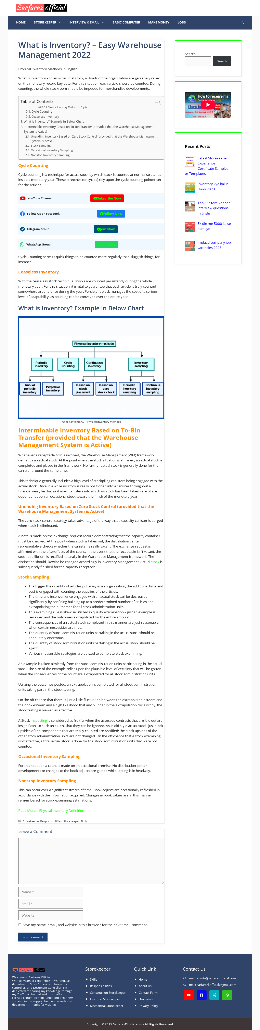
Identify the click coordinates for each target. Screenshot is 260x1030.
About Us (145, 986)
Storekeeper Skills (75, 821)
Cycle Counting (41, 111)
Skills (93, 979)
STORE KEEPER (45, 22)
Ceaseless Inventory (45, 116)
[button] (242, 22)
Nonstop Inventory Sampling (50, 155)
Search (190, 53)
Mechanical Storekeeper (106, 1006)
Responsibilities (101, 986)
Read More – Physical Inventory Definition (51, 810)
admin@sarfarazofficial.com (216, 978)
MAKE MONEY (158, 22)
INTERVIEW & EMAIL (84, 22)
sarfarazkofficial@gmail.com (216, 985)
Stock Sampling (41, 145)
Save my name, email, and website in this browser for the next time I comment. (85, 924)
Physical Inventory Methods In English (68, 107)
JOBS (182, 22)
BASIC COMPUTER (126, 22)
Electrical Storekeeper (105, 999)
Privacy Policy (148, 1006)
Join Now (107, 229)
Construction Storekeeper (108, 993)
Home (143, 979)
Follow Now (112, 213)
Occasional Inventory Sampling (52, 150)
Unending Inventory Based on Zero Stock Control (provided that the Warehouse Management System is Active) (94, 138)
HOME (21, 22)
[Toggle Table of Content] (155, 101)
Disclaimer (146, 999)
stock (155, 561)
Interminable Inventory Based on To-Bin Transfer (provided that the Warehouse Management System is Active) (89, 129)
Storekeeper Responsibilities (42, 821)
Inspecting (39, 720)
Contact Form (148, 993)
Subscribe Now (109, 198)
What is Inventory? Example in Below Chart (54, 121)
